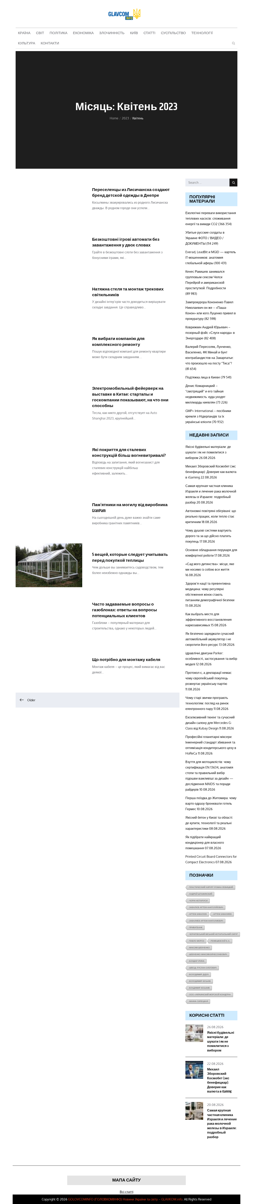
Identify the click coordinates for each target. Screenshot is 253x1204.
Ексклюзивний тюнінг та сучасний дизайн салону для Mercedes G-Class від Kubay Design (210, 722)
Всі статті (126, 1192)
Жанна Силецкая (198, 1001)
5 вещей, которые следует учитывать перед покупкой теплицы (130, 557)
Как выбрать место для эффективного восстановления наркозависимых (208, 619)
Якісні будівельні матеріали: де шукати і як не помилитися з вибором (208, 452)
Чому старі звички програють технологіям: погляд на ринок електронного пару (206, 703)
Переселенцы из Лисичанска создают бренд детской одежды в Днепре (131, 193)
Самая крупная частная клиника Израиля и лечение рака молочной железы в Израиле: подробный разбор (222, 1123)
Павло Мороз (196, 941)
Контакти (50, 43)
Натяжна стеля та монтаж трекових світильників (128, 292)
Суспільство (173, 33)
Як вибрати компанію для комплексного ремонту (118, 342)
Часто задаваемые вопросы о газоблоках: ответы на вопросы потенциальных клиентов (124, 610)
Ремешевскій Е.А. (220, 941)
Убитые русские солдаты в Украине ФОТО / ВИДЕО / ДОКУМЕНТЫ (205, 237)
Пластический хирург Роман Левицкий (211, 887)
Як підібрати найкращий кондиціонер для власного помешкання (204, 842)
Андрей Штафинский (200, 894)
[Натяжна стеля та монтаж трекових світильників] (49, 300)
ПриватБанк (195, 927)
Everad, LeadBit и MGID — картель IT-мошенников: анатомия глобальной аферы (210, 257)
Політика (58, 33)
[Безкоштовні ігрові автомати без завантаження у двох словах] (49, 250)
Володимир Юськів (200, 981)
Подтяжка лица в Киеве (202, 377)
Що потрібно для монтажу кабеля (126, 660)
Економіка (83, 33)
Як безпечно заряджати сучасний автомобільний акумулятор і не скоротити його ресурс (209, 639)
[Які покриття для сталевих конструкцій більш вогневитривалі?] (49, 463)
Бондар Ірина (196, 961)
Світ (40, 33)
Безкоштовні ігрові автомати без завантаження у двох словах (125, 242)
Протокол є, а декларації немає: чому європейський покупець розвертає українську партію (208, 678)
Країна (24, 33)
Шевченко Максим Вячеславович (208, 954)
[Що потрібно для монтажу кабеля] (49, 667)
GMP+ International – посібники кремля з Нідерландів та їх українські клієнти (208, 416)
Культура (26, 43)
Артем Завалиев (222, 914)
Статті (149, 33)
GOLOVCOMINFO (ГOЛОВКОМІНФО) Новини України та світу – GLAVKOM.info (125, 1199)
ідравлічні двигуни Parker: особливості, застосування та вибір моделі (211, 658)
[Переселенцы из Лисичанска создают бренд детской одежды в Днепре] (49, 200)
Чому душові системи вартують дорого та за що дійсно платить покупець (208, 535)
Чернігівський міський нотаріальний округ (213, 934)
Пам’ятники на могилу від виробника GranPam (130, 508)
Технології (202, 33)
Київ (134, 33)
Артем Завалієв (198, 914)
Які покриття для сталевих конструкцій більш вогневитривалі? (129, 453)
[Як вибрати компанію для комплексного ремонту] (49, 349)
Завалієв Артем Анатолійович (206, 907)
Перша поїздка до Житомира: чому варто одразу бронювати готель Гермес (210, 803)
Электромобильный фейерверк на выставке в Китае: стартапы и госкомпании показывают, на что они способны (130, 397)
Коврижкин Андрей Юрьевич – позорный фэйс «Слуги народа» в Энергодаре (210, 332)
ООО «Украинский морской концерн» (210, 994)
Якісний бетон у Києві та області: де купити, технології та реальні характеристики (209, 822)
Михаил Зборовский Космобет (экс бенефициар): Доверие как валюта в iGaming (210, 471)
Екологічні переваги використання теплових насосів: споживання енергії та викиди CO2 (210, 218)
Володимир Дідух (199, 974)
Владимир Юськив (199, 988)
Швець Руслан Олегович (203, 968)
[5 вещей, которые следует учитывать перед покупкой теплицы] (49, 565)
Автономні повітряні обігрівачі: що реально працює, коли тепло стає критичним (210, 516)
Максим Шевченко (199, 948)
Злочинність (112, 33)
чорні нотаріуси (198, 901)
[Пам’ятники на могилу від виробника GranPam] (49, 515)
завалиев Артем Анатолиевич (206, 921)
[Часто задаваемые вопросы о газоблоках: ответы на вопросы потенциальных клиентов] (49, 618)
